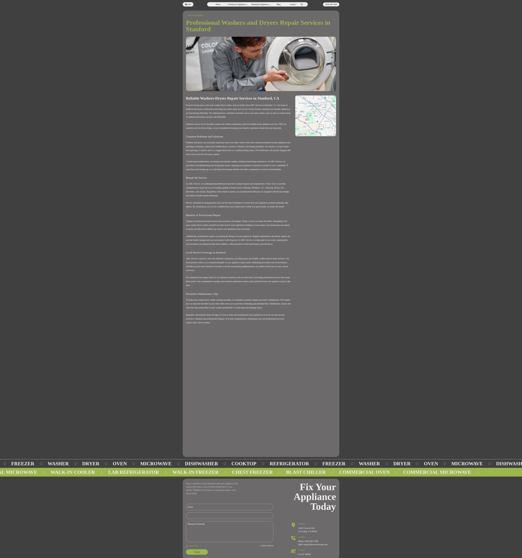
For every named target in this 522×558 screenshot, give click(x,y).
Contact (293, 4)
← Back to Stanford (194, 15)
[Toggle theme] (301, 4)
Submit (197, 552)
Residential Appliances (260, 4)
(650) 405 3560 (331, 4)
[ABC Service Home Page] (188, 4)
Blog (278, 4)
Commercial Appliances (237, 4)
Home (218, 4)
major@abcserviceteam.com (315, 544)
